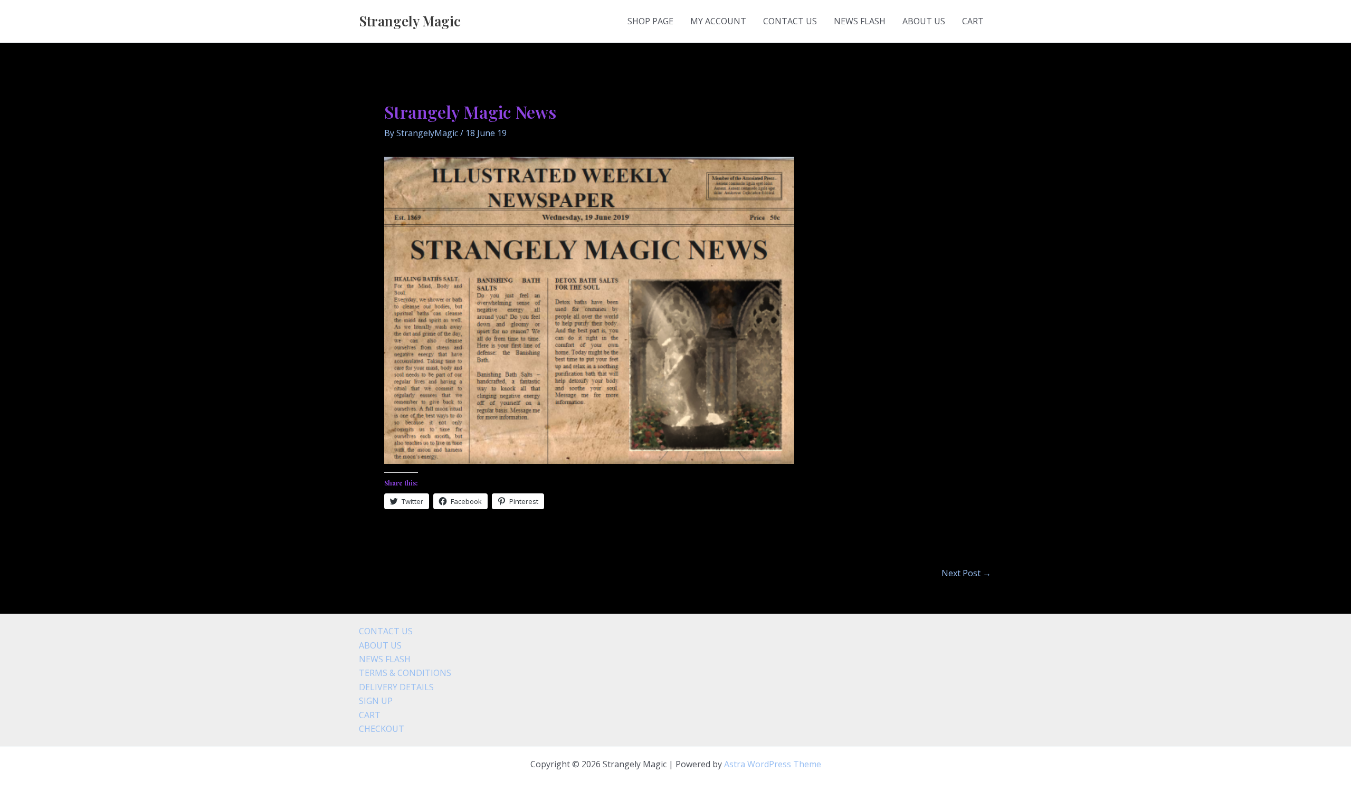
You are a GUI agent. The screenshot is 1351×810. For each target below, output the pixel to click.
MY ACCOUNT (718, 21)
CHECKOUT (381, 729)
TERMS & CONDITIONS (405, 673)
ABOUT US (923, 21)
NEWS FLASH (860, 21)
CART (973, 21)
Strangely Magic (410, 21)
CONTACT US (790, 21)
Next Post (966, 573)
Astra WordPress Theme (772, 764)
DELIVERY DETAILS (396, 687)
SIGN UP (376, 701)
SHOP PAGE (650, 21)
